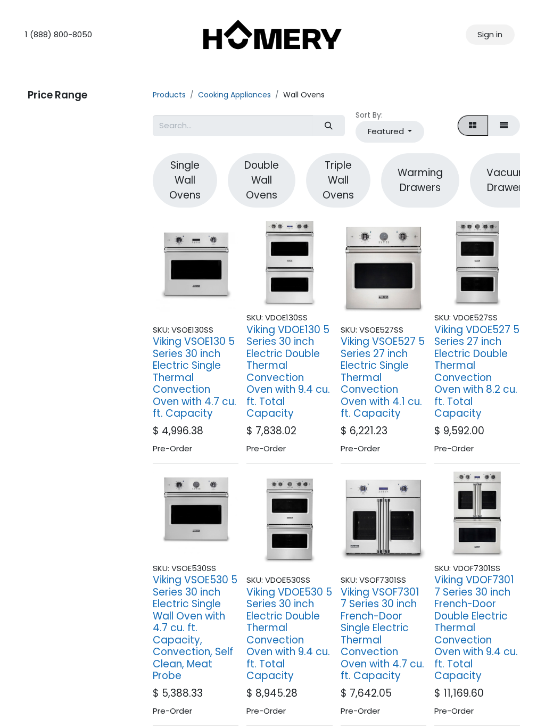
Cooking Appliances (234, 94)
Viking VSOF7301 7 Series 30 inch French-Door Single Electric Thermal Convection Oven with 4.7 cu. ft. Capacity (382, 634)
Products (169, 94)
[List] (504, 126)
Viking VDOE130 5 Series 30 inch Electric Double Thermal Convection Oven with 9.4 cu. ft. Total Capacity (288, 372)
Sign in (489, 34)
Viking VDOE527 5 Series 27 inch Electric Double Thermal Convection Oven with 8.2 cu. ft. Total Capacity (476, 372)
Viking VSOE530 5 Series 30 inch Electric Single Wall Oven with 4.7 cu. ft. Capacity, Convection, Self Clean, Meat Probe (195, 628)
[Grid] (473, 126)
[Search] (329, 126)
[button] (390, 132)
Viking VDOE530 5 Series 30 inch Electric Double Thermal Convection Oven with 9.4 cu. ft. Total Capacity (289, 634)
